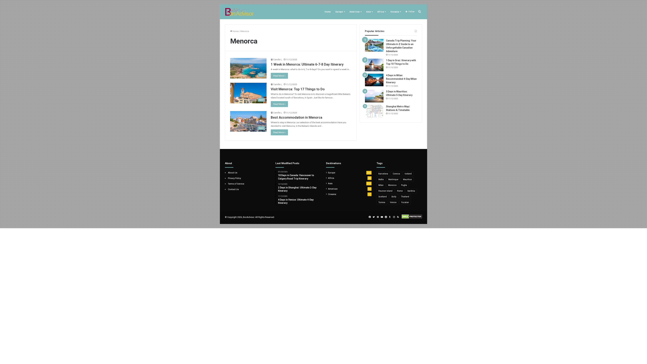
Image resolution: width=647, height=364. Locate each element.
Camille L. (277, 59)
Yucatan (405, 202)
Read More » (279, 75)
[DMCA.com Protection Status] (412, 218)
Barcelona (383, 174)
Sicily (393, 196)
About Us (232, 172)
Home (328, 11)
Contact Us (233, 189)
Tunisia (381, 202)
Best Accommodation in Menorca (296, 117)
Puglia (404, 185)
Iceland (408, 174)
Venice (393, 202)
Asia (368, 11)
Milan (380, 185)
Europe (339, 11)
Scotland (382, 196)
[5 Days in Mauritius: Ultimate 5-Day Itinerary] (374, 96)
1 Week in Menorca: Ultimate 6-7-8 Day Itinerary (307, 64)
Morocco (392, 185)
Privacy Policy (234, 178)
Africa (380, 11)
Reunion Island (385, 191)
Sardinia (411, 191)
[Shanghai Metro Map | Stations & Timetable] (374, 111)
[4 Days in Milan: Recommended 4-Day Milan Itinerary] (374, 80)
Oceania (394, 11)
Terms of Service (236, 184)
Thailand (405, 196)
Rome (400, 191)
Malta (381, 179)
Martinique (393, 179)
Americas (354, 11)
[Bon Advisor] (239, 12)
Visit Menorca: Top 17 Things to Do (298, 89)
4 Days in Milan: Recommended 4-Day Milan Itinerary (401, 79)
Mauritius (407, 179)
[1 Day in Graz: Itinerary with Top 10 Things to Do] (374, 65)
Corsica (396, 174)
